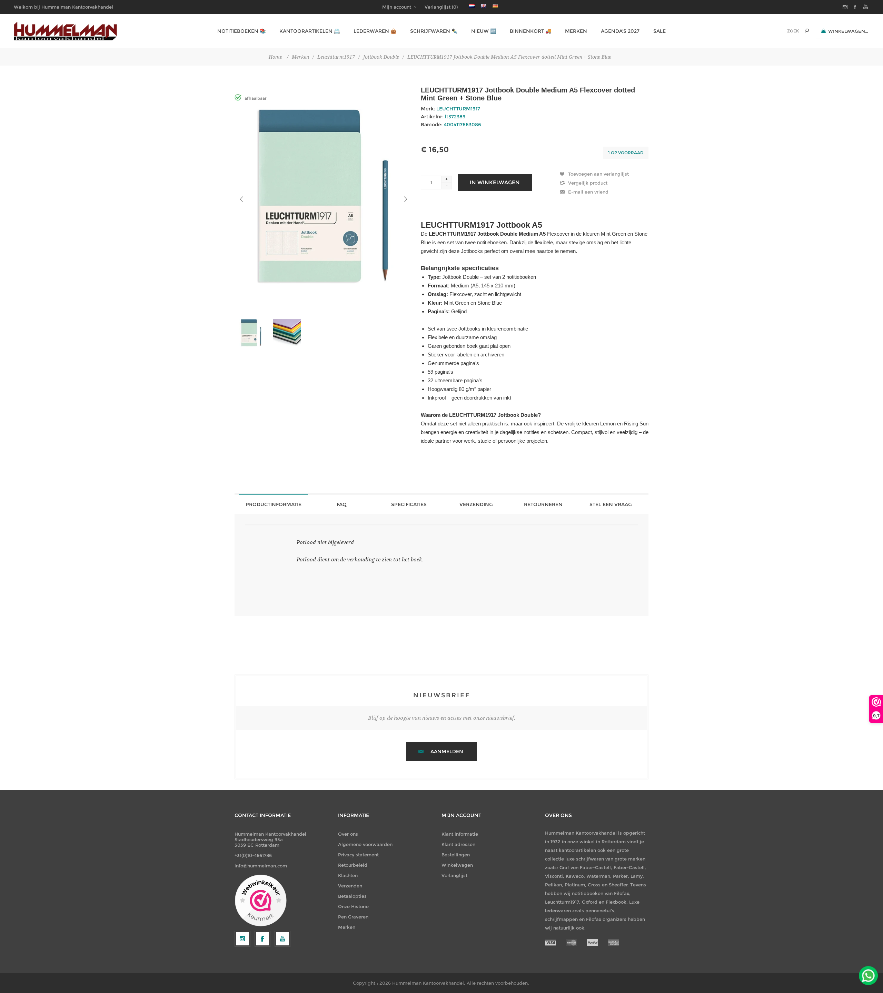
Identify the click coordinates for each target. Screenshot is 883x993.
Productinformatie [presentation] (273, 504)
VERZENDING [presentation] (476, 504)
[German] (495, 5)
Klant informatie (460, 834)
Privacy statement (358, 854)
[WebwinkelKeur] (261, 900)
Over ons (348, 834)
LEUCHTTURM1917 (458, 109)
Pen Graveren (353, 917)
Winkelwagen (457, 865)
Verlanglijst (454, 875)
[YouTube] (282, 938)
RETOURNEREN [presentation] (543, 504)
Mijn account (396, 7)
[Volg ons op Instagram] (242, 938)
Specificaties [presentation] (409, 504)
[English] (483, 5)
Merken (346, 927)
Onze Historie (353, 906)
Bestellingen (456, 854)
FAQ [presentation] (342, 504)
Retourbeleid (352, 865)
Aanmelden (446, 751)
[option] (252, 333)
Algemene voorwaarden (365, 844)
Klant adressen (458, 844)
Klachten (348, 875)
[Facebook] (262, 938)
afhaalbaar (256, 98)
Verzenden (350, 885)
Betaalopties (352, 896)
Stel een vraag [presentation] (610, 504)
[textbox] (783, 31)
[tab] (273, 504)
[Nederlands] (471, 5)
